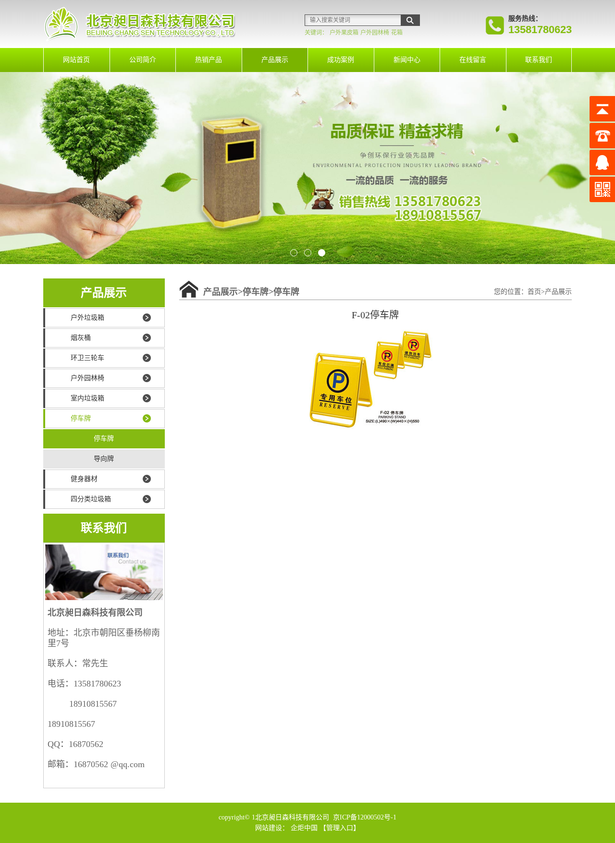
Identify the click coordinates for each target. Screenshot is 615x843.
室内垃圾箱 (87, 398)
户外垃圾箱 (87, 317)
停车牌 (81, 418)
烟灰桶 (81, 337)
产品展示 (274, 59)
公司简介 (142, 59)
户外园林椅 (374, 32)
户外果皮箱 (344, 32)
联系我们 (538, 59)
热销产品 (208, 59)
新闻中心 (407, 59)
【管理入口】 (340, 827)
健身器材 (84, 478)
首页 (534, 291)
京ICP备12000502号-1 (363, 817)
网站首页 (76, 59)
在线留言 (472, 59)
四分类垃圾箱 (91, 499)
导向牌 (104, 458)
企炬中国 (304, 827)
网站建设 (268, 827)
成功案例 (340, 59)
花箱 (397, 32)
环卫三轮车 (87, 357)
